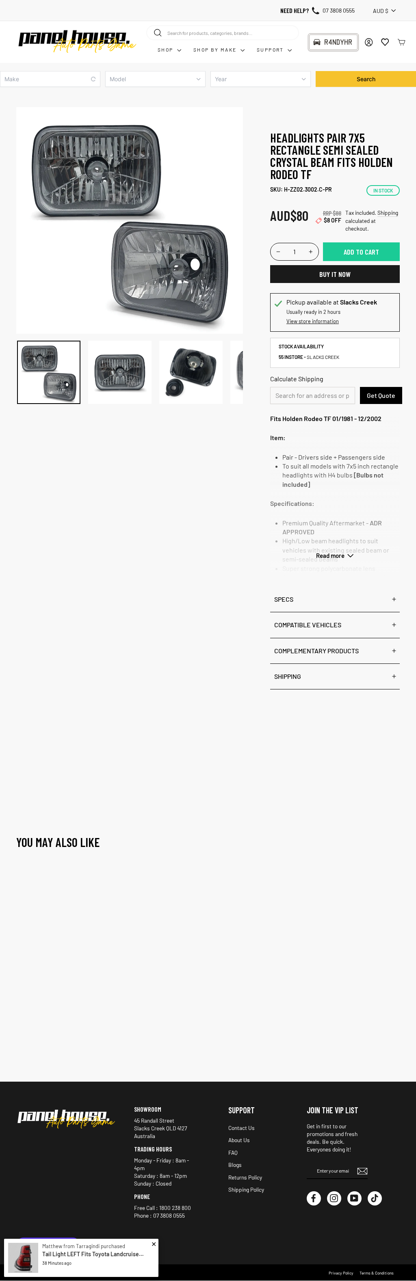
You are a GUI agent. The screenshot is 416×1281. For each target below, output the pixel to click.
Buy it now (335, 274)
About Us (239, 1139)
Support (271, 49)
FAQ (233, 1152)
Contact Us (241, 1127)
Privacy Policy (341, 1272)
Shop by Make (215, 49)
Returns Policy (245, 1177)
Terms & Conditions (377, 1272)
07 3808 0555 (339, 10)
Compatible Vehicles (307, 625)
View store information (312, 321)
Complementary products (316, 651)
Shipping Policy (246, 1189)
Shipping (387, 212)
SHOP (166, 49)
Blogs (235, 1164)
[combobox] (222, 32)
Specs (283, 599)
